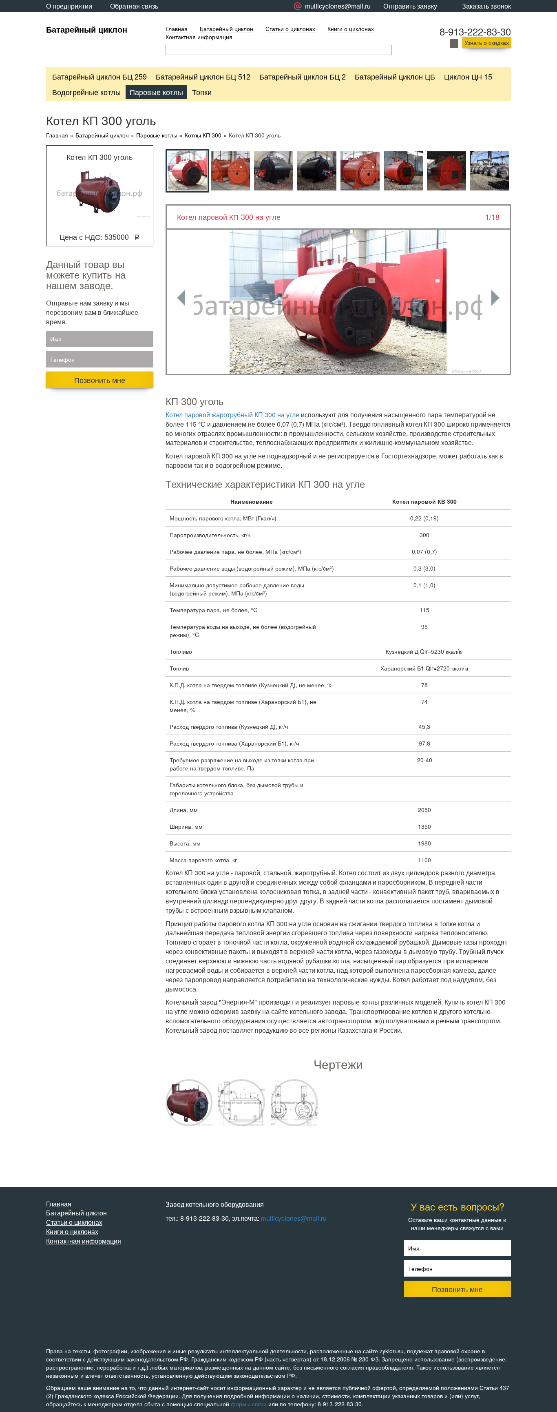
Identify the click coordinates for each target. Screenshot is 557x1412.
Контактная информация (199, 37)
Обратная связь (134, 6)
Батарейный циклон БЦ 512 (203, 76)
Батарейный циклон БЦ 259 (99, 76)
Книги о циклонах (350, 28)
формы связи (249, 1404)
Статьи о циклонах (290, 28)
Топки (202, 91)
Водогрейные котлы (86, 91)
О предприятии (69, 6)
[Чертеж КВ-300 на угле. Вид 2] (294, 1102)
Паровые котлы (156, 91)
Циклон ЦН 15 (468, 76)
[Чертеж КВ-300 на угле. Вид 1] (241, 1102)
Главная (177, 28)
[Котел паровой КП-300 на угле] (338, 302)
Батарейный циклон (86, 29)
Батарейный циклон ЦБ (395, 76)
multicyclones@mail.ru (294, 1218)
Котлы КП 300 (203, 135)
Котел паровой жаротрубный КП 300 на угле (232, 414)
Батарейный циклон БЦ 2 (302, 76)
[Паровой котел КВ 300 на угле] (189, 1102)
